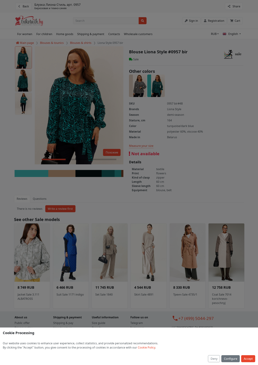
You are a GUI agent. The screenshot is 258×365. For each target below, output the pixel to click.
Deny (214, 359)
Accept (248, 359)
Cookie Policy (146, 347)
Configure (230, 359)
